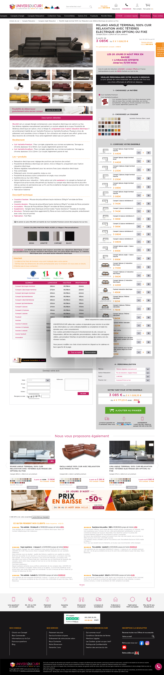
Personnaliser (90, 352)
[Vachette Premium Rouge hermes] (119, 134)
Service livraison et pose (58, 635)
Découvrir (32, 487)
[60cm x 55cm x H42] (19, 86)
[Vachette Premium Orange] (119, 130)
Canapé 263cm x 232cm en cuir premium (23, 474)
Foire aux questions (19, 641)
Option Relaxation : (104, 372)
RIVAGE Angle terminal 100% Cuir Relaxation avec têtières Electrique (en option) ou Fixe (31, 468)
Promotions (145, 16)
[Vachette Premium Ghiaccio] (109, 119)
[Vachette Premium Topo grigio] (116, 122)
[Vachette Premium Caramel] (112, 122)
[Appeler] (158, 666)
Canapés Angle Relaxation (47, 21)
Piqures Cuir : (102, 380)
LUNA (135, 527)
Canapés (3, 16)
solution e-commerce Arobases (30, 671)
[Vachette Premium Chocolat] (119, 122)
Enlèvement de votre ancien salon (62, 638)
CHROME (119, 376)
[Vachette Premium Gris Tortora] (103, 130)
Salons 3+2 (82, 16)
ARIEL (62, 527)
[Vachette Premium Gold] (83, 86)
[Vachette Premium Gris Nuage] (109, 126)
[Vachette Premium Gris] (99, 130)
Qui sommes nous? (93, 632)
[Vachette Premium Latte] (112, 119)
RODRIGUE (133, 547)
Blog (13, 644)
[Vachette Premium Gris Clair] (112, 126)
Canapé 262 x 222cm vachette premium (73, 474)
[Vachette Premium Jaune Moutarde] (19, 98)
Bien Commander (18, 635)
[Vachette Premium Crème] (106, 119)
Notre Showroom (55, 644)
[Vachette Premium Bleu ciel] (106, 134)
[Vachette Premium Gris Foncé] (106, 130)
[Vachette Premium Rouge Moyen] (116, 134)
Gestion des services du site (96, 647)
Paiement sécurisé (56, 632)
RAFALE (65, 547)
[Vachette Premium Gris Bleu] (109, 134)
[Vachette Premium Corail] (99, 134)
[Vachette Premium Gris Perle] (106, 126)
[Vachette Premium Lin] (103, 119)
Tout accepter (75, 352)
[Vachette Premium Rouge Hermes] (61, 86)
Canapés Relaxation (36, 16)
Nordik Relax (106, 16)
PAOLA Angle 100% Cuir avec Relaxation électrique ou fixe (80, 467)
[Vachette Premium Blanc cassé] (99, 119)
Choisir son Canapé (19, 632)
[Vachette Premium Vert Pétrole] (109, 130)
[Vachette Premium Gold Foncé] (109, 122)
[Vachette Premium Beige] (116, 119)
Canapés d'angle (17, 16)
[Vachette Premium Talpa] (99, 122)
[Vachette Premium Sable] (119, 119)
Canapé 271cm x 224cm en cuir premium (122, 474)
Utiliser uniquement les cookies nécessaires (98, 319)
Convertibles (69, 16)
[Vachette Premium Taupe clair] (119, 126)
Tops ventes (158, 16)
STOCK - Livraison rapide (127, 16)
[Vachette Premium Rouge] (40, 98)
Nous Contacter (55, 641)
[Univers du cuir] (35, 7)
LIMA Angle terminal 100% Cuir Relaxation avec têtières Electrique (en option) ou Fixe (130, 468)
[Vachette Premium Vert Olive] (40, 86)
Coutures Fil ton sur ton (123, 380)
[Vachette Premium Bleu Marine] (103, 134)
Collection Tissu (54, 16)
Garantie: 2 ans (55, 647)
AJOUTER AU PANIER (40, 517)
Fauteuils (94, 16)
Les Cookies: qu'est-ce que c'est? (98, 641)
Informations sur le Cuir (21, 638)
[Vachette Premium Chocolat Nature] (99, 126)
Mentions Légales (93, 638)
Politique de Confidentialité (96, 644)
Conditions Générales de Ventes (98, 635)
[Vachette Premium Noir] (103, 126)
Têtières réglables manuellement (126, 369)
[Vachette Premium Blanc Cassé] (61, 98)
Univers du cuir (14, 21)
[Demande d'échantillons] (29, 360)
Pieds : (100, 376)
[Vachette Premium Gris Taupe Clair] (116, 126)
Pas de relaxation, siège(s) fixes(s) (126, 373)
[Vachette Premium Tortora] (103, 122)
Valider (83, 393)
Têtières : (101, 369)
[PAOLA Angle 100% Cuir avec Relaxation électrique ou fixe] (82, 452)
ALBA (133, 575)
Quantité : (139, 150)
